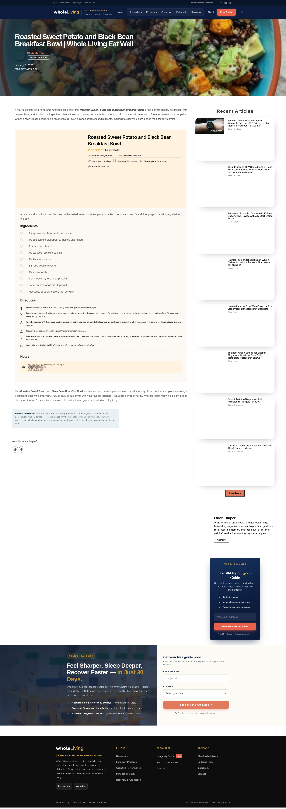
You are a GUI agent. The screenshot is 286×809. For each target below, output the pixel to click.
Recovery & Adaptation (128, 779)
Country (168, 686)
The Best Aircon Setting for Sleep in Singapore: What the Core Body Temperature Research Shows (247, 355)
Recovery (196, 12)
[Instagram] (221, 3)
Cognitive (166, 12)
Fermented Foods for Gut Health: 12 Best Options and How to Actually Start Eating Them (250, 216)
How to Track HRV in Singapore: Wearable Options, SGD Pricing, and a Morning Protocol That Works (248, 123)
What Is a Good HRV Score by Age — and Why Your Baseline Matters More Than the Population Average (250, 169)
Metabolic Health (125, 773)
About (211, 12)
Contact (202, 773)
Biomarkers (135, 12)
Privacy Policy (62, 802)
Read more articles (38, 57)
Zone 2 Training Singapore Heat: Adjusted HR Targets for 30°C (245, 400)
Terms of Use (79, 802)
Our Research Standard (202, 2)
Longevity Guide (169, 756)
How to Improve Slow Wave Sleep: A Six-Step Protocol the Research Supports (250, 307)
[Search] (242, 12)
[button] (235, 493)
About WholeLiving (208, 756)
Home (120, 12)
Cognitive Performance (128, 767)
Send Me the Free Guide (235, 626)
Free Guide (226, 12)
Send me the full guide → (196, 704)
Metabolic (181, 12)
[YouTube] (225, 3)
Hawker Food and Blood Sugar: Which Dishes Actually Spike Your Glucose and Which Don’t (249, 262)
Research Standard (167, 762)
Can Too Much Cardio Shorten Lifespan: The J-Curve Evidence (250, 447)
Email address (171, 671)
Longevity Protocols (126, 761)
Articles (161, 768)
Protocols (151, 12)
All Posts (221, 539)
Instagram (64, 786)
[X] (230, 3)
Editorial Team (205, 761)
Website (81, 786)
